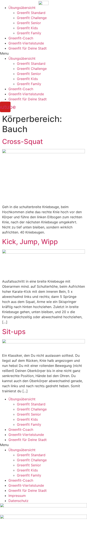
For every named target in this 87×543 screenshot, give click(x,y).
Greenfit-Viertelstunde (26, 43)
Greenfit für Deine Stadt (27, 48)
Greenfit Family (29, 33)
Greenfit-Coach (20, 38)
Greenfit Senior (29, 23)
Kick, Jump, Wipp (30, 242)
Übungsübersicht (21, 8)
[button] (43, 53)
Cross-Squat (22, 141)
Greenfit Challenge (32, 18)
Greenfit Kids (27, 28)
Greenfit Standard (31, 13)
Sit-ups (14, 331)
